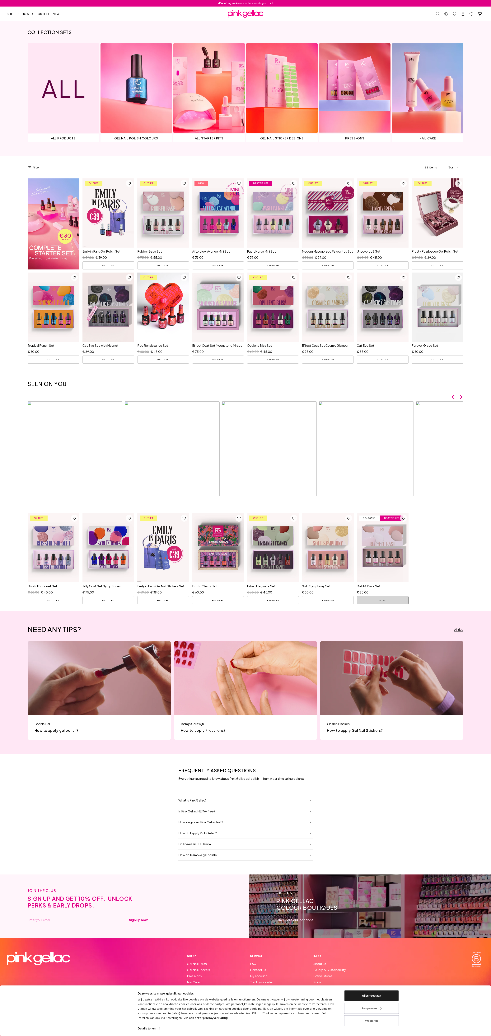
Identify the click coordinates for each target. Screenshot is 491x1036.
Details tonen (147, 1028)
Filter (36, 167)
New (56, 14)
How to (28, 14)
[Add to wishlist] (129, 183)
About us (319, 964)
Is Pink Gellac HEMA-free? (196, 811)
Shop (11, 14)
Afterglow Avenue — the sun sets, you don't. (245, 3)
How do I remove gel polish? (197, 855)
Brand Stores (322, 976)
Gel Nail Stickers (198, 970)
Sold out (382, 600)
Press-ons (194, 976)
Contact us (258, 970)
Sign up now (138, 920)
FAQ (253, 964)
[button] (453, 167)
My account (258, 976)
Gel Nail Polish (197, 964)
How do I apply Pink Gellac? (197, 833)
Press (317, 982)
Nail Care (193, 982)
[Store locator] (454, 14)
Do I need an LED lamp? (194, 844)
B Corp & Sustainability (329, 970)
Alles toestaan (371, 995)
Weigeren (371, 1020)
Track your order (261, 982)
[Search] (438, 14)
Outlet (44, 14)
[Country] (446, 14)
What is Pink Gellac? (192, 800)
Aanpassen (369, 1008)
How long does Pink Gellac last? (200, 822)
